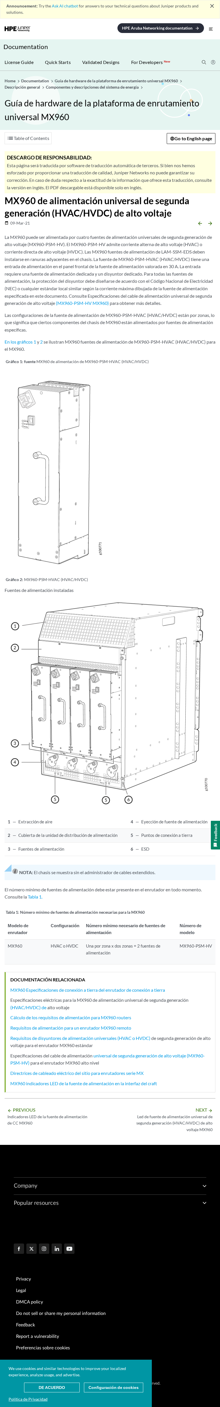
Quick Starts (58, 62)
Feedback (25, 1325)
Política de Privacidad (28, 1399)
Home (10, 80)
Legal (21, 1290)
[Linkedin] (57, 1249)
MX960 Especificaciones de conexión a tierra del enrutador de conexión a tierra (87, 990)
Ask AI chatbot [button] (65, 5)
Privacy (23, 1279)
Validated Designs (101, 62)
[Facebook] (19, 1249)
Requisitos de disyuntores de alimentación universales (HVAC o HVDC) (80, 1038)
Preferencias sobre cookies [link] (43, 1348)
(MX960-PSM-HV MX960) (82, 303)
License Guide (19, 62)
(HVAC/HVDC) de (28, 1007)
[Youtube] (69, 1249)
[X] (31, 1249)
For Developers (150, 62)
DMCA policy (29, 1302)
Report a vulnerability (37, 1336)
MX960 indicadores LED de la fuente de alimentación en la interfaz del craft (83, 1083)
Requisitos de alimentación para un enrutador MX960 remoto (70, 1027)
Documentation (25, 46)
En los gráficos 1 (20, 341)
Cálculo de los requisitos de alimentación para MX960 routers (70, 1017)
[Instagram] (44, 1249)
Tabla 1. (35, 896)
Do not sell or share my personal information (61, 1313)
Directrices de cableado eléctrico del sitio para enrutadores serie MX (77, 1073)
